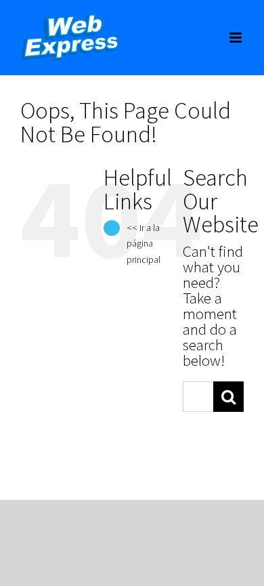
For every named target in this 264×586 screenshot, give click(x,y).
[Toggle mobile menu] (236, 37)
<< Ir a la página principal (143, 244)
